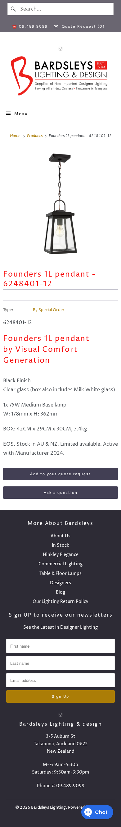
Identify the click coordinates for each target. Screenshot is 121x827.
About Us (60, 536)
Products (35, 135)
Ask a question (61, 492)
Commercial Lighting (60, 564)
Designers (60, 583)
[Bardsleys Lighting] (60, 77)
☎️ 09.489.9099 (30, 26)
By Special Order (49, 310)
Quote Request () (82, 26)
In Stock (60, 545)
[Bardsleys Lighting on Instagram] (60, 49)
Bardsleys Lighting (48, 807)
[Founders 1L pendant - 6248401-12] (60, 204)
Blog (60, 592)
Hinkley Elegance (60, 555)
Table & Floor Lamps (60, 574)
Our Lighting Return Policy (60, 601)
